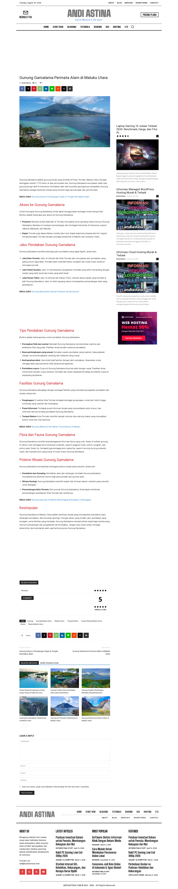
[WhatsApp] (40, 88)
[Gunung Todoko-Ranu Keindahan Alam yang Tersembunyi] (65, 678)
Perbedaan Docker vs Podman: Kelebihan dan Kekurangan (140, 867)
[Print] (70, 88)
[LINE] (52, 88)
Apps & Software (136, 875)
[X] (28, 88)
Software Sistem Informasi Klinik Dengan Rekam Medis (106, 839)
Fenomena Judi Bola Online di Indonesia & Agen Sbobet (106, 865)
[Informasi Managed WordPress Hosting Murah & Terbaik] (137, 214)
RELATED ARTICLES (29, 663)
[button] (132, 27)
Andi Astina (26, 83)
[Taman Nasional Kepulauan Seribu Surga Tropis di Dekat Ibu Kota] (33, 678)
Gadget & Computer (65, 860)
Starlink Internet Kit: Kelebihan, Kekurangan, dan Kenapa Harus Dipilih (70, 867)
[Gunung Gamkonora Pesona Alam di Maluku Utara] (96, 706)
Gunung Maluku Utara (44, 621)
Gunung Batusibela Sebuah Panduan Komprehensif (55, 291)
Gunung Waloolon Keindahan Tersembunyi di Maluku (56, 426)
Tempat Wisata (72, 621)
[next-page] (25, 725)
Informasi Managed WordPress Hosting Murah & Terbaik (135, 191)
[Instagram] (29, 872)
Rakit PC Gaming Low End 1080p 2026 (69, 854)
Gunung (30, 621)
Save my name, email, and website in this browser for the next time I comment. (55, 787)
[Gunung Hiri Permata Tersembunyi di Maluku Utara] (65, 706)
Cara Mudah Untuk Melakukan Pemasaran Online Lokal (104, 852)
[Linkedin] (46, 88)
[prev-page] (21, 725)
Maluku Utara (59, 621)
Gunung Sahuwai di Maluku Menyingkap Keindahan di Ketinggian (61, 500)
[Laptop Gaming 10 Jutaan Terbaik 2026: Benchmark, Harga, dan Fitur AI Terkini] (137, 154)
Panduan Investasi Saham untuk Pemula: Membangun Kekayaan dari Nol (70, 841)
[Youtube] (43, 872)
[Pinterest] (34, 88)
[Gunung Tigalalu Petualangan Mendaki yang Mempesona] (96, 678)
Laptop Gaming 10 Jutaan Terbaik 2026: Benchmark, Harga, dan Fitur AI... (136, 129)
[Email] (64, 88)
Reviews (96, 845)
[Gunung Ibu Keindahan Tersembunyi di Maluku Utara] (33, 706)
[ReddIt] (58, 88)
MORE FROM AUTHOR (49, 663)
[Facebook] (22, 88)
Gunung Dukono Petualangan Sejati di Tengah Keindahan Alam (60, 196)
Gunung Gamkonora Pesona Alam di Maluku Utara (91, 652)
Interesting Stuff (64, 848)
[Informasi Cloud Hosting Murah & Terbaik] (137, 277)
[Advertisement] (89, 54)
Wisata (23, 624)
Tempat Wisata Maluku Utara (91, 621)
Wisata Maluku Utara (35, 624)
